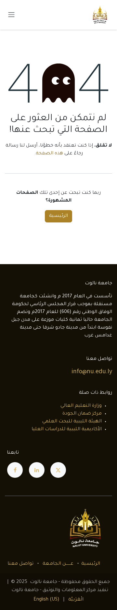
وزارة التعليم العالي (81, 406)
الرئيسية (58, 216)
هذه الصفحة (49, 153)
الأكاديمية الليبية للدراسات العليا (67, 429)
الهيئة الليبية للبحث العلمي (72, 421)
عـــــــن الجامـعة (58, 564)
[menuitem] (76, 600)
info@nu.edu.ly (92, 372)
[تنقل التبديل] (11, 15)
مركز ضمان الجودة (82, 414)
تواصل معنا (20, 564)
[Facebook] (15, 470)
